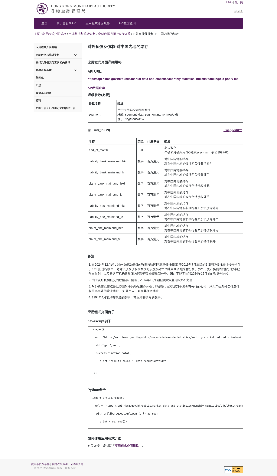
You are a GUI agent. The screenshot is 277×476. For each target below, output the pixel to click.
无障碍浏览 (76, 464)
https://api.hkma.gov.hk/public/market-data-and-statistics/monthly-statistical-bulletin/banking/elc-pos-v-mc (163, 78)
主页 (44, 23)
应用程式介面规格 (98, 23)
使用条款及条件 (40, 464)
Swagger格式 (232, 130)
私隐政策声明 (60, 464)
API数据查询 (127, 23)
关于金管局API (67, 23)
